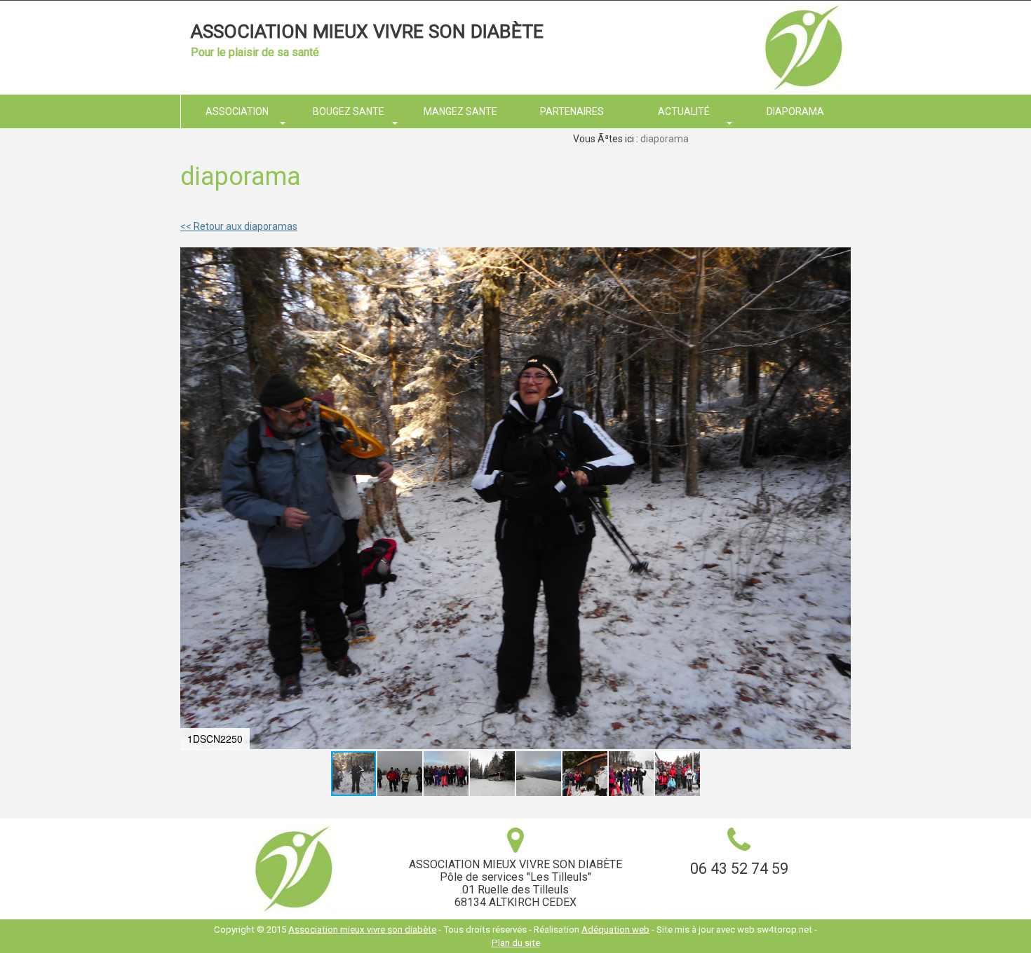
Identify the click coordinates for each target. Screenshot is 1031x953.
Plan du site (516, 943)
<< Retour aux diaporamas (238, 226)
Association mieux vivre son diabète (367, 31)
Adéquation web (615, 929)
